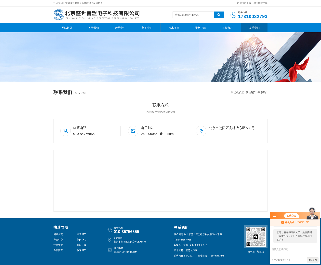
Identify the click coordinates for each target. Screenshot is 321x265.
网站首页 (67, 27)
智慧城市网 (191, 250)
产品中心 (120, 27)
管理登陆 (202, 255)
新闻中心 (147, 27)
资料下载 (200, 27)
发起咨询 (313, 260)
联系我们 (254, 27)
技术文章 (174, 27)
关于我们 (93, 27)
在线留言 (227, 27)
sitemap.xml (217, 255)
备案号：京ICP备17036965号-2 (190, 245)
